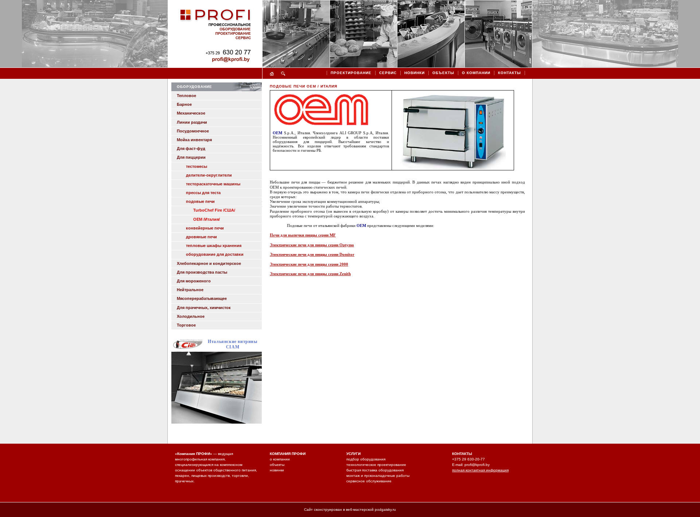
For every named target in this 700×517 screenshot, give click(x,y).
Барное (184, 104)
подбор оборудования (365, 459)
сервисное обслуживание (369, 481)
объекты (277, 465)
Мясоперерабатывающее (202, 298)
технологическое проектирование (376, 465)
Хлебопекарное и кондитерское (209, 263)
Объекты (443, 73)
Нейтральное (190, 290)
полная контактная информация (480, 470)
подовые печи (200, 201)
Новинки (414, 73)
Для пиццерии (191, 157)
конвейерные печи (205, 228)
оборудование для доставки (215, 254)
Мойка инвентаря (194, 140)
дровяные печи (201, 237)
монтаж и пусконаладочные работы (377, 476)
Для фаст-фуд (191, 148)
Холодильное (191, 316)
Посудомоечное (193, 131)
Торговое (186, 325)
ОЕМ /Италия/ (206, 219)
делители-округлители (209, 175)
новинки (277, 470)
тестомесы (196, 166)
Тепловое (186, 95)
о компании (280, 459)
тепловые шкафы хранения (213, 245)
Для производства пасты (202, 272)
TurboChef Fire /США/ (214, 210)
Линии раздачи (192, 122)
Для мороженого (194, 281)
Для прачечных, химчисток (204, 307)
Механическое (191, 113)
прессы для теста (203, 192)
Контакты (509, 73)
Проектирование (351, 73)
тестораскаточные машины (213, 184)
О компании (476, 73)
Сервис (388, 73)
